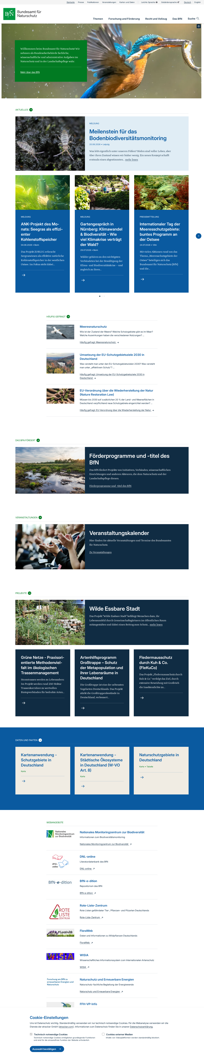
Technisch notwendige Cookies (51, 1034)
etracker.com (66, 1026)
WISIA (83, 967)
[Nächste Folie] (198, 236)
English (197, 2)
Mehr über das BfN (30, 72)
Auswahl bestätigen (44, 1049)
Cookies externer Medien (119, 1034)
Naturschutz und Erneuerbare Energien (100, 991)
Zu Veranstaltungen (100, 552)
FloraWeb (85, 942)
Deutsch (187, 2)
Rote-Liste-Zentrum (90, 917)
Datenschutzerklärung (141, 1026)
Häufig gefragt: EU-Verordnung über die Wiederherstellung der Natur (115, 410)
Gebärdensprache (169, 2)
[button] (99, 296)
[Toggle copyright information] (199, 26)
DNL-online (86, 868)
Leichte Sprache (148, 2)
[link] (98, 18)
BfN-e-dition (86, 893)
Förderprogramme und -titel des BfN (110, 486)
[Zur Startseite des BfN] (27, 14)
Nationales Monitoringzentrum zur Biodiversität (104, 844)
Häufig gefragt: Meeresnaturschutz (98, 342)
